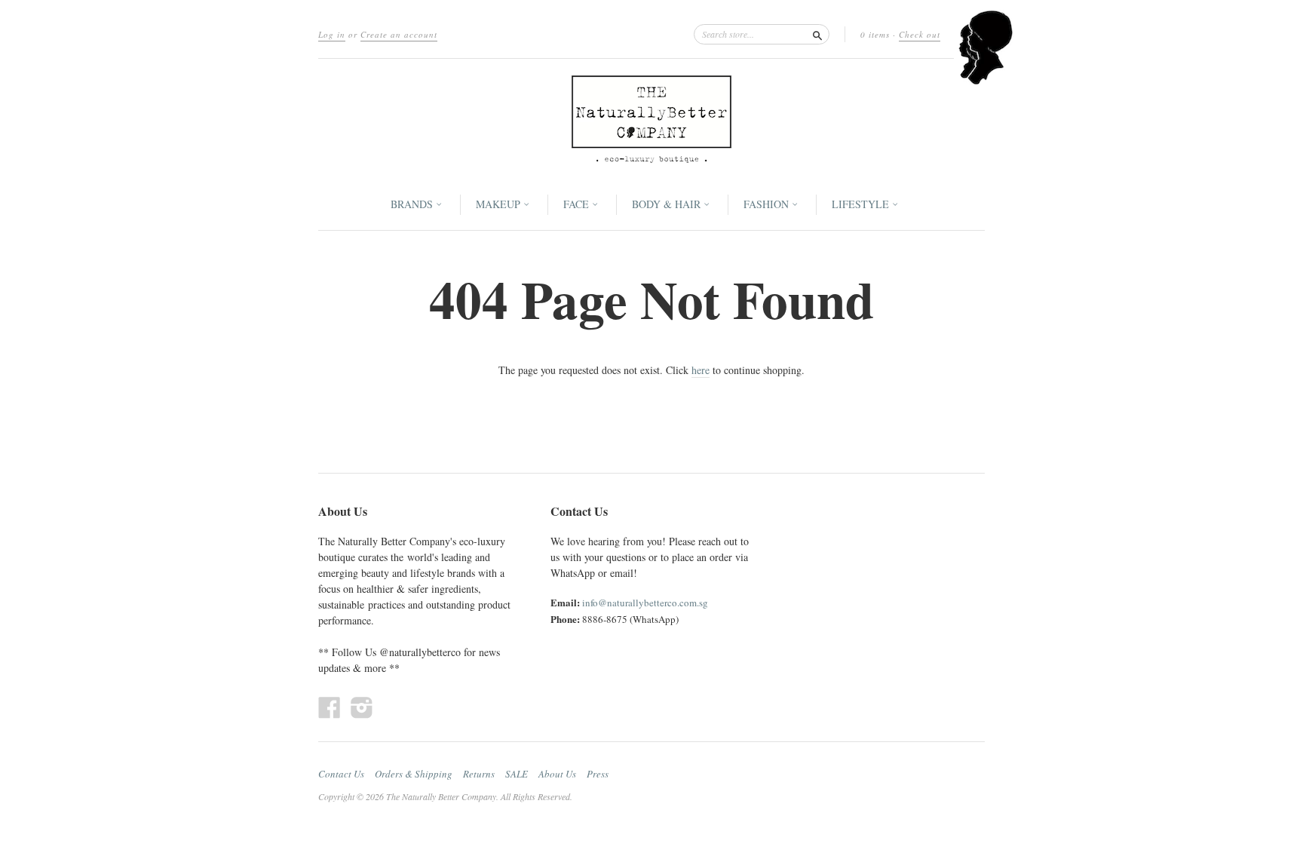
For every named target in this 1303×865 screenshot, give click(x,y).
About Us (557, 773)
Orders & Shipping (413, 773)
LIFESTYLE (862, 204)
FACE (577, 204)
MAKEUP (499, 204)
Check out (919, 34)
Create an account (398, 34)
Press (598, 773)
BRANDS (413, 204)
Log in (331, 34)
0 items (875, 34)
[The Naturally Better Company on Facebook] (329, 707)
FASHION (767, 204)
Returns (479, 773)
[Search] (817, 33)
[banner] (651, 119)
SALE (516, 773)
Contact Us (341, 773)
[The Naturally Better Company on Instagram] (362, 707)
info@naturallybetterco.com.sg (645, 602)
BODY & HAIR (668, 204)
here (700, 370)
